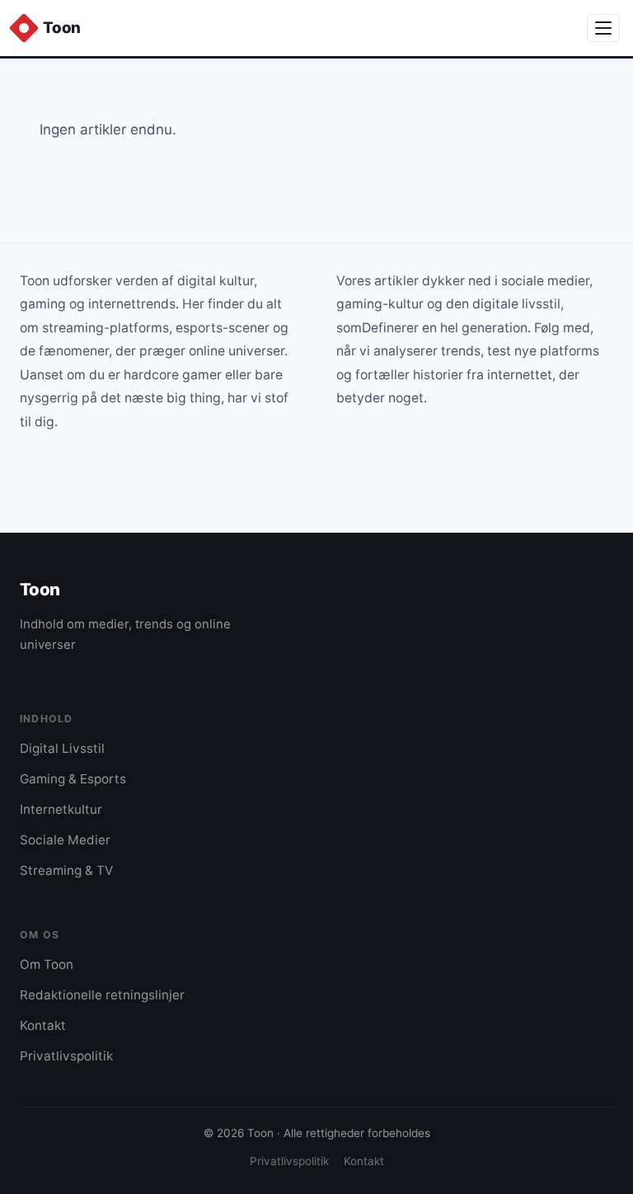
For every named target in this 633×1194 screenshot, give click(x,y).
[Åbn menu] (603, 28)
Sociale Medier (65, 840)
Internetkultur (61, 809)
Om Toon (46, 964)
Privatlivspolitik (66, 1056)
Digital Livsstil (62, 748)
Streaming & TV (66, 870)
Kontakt (43, 1025)
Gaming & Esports (73, 779)
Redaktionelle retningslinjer (102, 995)
